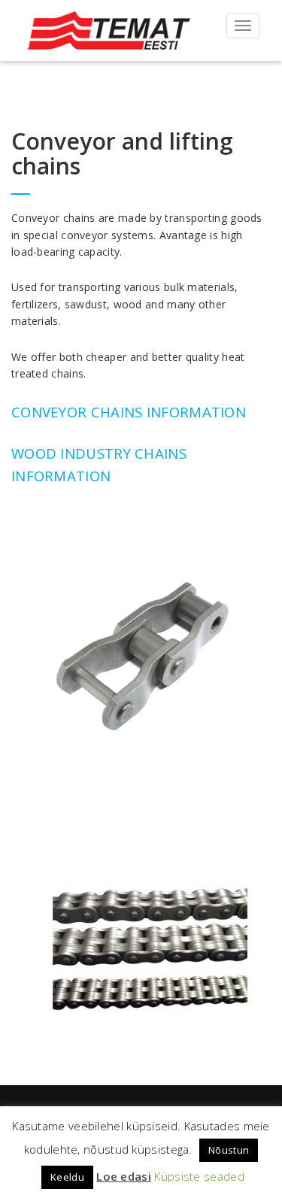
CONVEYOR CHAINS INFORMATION (128, 411)
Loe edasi (123, 1176)
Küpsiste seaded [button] (199, 1176)
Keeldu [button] (67, 1177)
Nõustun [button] (228, 1150)
